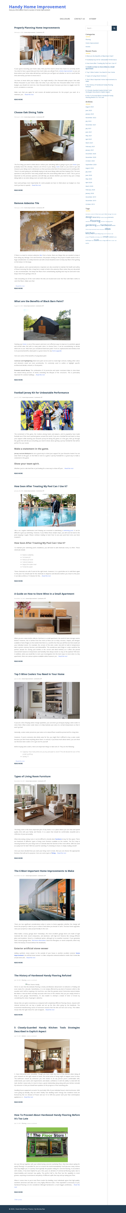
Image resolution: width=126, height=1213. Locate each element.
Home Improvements (91, 229)
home (75, 164)
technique (88, 240)
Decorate (114, 214)
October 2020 (90, 161)
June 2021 (89, 132)
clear (105, 214)
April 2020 (89, 182)
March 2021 (89, 143)
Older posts (18, 1200)
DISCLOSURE (65, 19)
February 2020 (90, 190)
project (87, 237)
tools (96, 240)
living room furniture (106, 233)
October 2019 (90, 204)
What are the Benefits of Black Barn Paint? (39, 301)
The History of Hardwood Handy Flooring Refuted (42, 975)
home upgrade (57, 351)
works (87, 243)
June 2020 (89, 175)
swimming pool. (68, 530)
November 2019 (91, 200)
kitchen (90, 233)
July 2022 (88, 121)
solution (111, 237)
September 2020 (91, 164)
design (89, 216)
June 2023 (89, 110)
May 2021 (89, 136)
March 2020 (89, 186)
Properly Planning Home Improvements (37, 27)
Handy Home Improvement (37, 6)
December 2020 (91, 154)
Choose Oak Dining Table (28, 112)
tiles (41, 255)
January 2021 (90, 150)
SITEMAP (92, 19)
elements (111, 217)
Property (92, 237)
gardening (91, 225)
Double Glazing (104, 217)
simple (105, 236)
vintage (104, 240)
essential (88, 221)
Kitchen (88, 46)
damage (109, 214)
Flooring (88, 39)
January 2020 (90, 193)
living (99, 233)
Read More (18, 99)
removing (97, 237)
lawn (96, 233)
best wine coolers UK (91, 214)
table (115, 237)
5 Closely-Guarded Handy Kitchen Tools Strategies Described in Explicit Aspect (99, 91)
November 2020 (91, 157)
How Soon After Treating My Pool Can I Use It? (40, 486)
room (57, 167)
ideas (108, 228)
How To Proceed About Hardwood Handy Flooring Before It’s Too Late (99, 96)
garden (111, 221)
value (100, 240)
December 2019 (91, 197)
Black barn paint (100, 214)
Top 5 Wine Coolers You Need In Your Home (39, 674)
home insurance (100, 229)
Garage (107, 221)
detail (94, 217)
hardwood (106, 225)
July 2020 (88, 172)
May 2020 (89, 179)
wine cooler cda (112, 240)
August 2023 (90, 107)
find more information (39, 940)
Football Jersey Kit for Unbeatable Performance (41, 392)
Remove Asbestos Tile (26, 203)
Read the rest (29, 94)
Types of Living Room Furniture (32, 776)
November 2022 (91, 117)
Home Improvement (92, 43)
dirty (98, 217)
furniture (103, 221)
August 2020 (90, 168)
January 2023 (90, 114)
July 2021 (88, 128)
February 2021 (90, 146)
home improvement (66, 71)
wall (107, 240)
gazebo (98, 225)
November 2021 (91, 125)
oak (112, 233)
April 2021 (89, 139)
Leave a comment (32, 980)
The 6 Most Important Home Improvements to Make (44, 870)
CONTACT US (79, 19)
